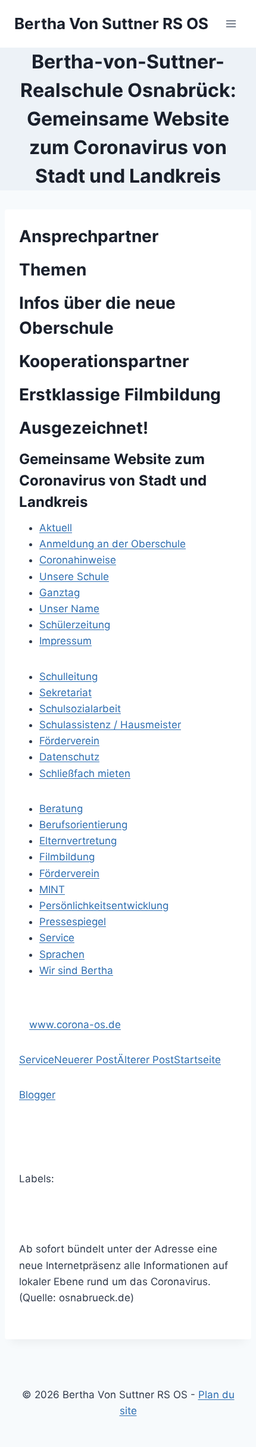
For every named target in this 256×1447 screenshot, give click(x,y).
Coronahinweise (77, 560)
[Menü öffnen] (231, 23)
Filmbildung (67, 857)
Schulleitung (68, 676)
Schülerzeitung (74, 625)
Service (56, 938)
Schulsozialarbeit (80, 709)
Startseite (197, 1060)
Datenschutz (69, 757)
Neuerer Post (85, 1060)
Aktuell (55, 528)
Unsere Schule (74, 576)
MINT (52, 889)
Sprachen (62, 954)
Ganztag (59, 593)
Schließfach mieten (84, 773)
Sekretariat (65, 693)
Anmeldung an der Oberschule (112, 544)
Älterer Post (145, 1060)
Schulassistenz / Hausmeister (110, 725)
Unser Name (69, 609)
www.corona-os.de (75, 1025)
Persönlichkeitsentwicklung (103, 906)
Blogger (37, 1095)
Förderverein (69, 741)
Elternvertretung (78, 841)
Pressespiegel (72, 922)
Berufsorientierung (83, 825)
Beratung (61, 809)
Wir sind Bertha (76, 970)
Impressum (65, 641)
